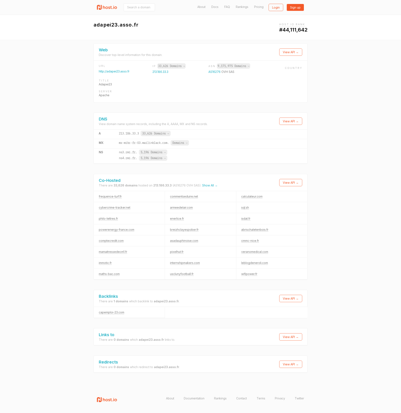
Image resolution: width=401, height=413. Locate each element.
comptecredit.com (111, 240)
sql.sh (245, 207)
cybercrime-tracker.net (114, 207)
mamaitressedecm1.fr (113, 251)
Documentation (194, 398)
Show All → (210, 185)
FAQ (227, 7)
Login (276, 7)
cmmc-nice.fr (250, 240)
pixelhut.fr (177, 251)
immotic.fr (105, 263)
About (201, 7)
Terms (261, 398)
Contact (241, 398)
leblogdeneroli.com (254, 263)
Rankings (242, 7)
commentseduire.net (184, 196)
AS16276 (214, 71)
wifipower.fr (249, 274)
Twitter (299, 398)
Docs (214, 7)
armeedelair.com (181, 207)
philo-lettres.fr (108, 218)
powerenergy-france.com (116, 229)
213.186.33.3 (160, 71)
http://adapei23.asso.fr (114, 71)
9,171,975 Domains (233, 66)
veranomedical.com (254, 251)
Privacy (280, 398)
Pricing (259, 7)
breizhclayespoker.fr (184, 229)
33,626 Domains (171, 66)
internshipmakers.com (185, 263)
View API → (291, 52)
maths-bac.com (109, 274)
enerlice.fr (177, 218)
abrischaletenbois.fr (254, 229)
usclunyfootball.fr (182, 274)
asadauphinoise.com (184, 240)
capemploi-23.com (111, 312)
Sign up (295, 7)
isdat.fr (245, 218)
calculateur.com (252, 196)
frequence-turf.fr (110, 196)
